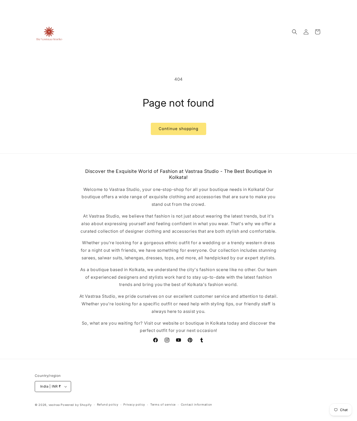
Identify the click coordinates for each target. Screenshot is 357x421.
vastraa (54, 405)
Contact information (196, 404)
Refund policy (107, 404)
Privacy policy (134, 404)
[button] (294, 32)
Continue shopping (178, 128)
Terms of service (163, 404)
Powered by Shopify (76, 405)
